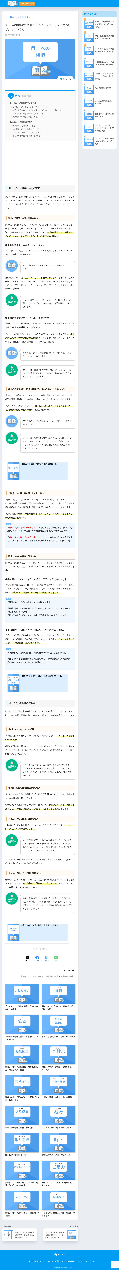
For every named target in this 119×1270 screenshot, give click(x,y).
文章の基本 (23, 976)
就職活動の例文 (51, 976)
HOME (61, 1254)
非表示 (26, 96)
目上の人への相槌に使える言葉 (23, 103)
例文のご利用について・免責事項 (61, 1261)
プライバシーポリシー (87, 1261)
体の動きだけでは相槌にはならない (27, 129)
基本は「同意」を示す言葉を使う (26, 107)
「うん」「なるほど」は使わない (26, 132)
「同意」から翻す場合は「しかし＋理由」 (29, 114)
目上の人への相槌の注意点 (21, 122)
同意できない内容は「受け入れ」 (26, 117)
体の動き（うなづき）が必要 (24, 126)
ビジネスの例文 (36, 976)
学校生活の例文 (67, 976)
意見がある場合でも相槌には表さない (27, 136)
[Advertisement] (40, 162)
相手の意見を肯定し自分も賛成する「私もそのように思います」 (38, 110)
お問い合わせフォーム (37, 1261)
